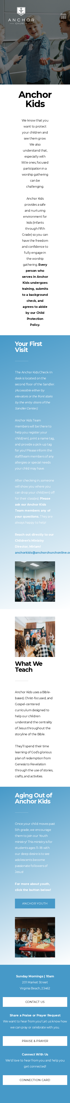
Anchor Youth (35, 903)
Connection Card (35, 1080)
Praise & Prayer (35, 1041)
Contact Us (35, 1002)
